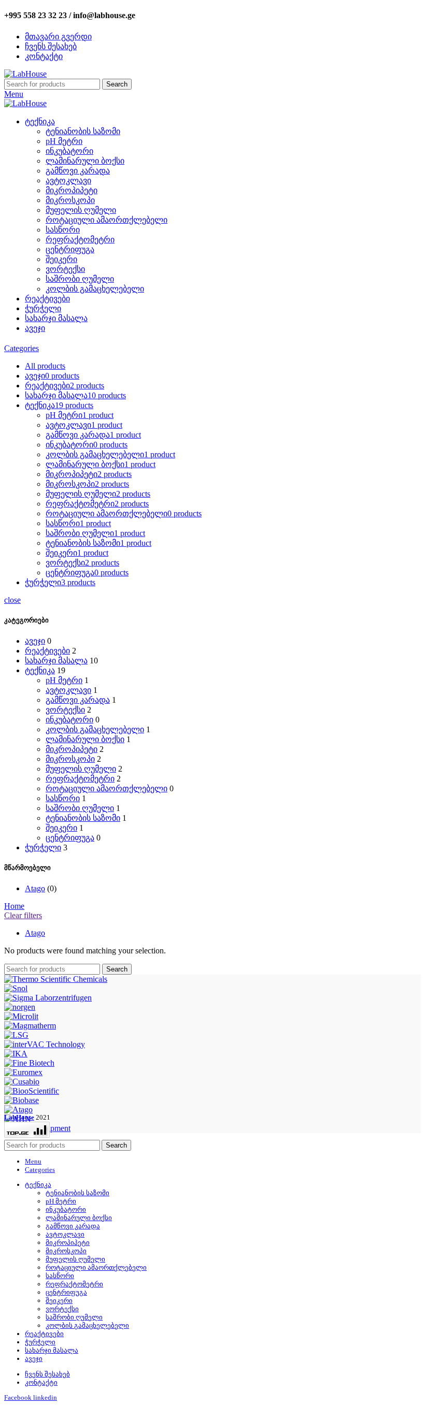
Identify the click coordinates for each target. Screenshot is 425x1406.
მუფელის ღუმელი (81, 210)
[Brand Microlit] (21, 1016)
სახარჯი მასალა (56, 660)
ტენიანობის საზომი (83, 131)
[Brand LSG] (16, 1035)
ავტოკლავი (68, 180)
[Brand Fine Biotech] (29, 1063)
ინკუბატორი (69, 151)
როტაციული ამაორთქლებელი (106, 219)
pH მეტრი (64, 141)
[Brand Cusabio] (21, 1081)
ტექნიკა (40, 670)
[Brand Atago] (18, 1109)
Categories (21, 348)
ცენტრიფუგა (70, 249)
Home (14, 906)
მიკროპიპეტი (71, 190)
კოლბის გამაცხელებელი (95, 288)
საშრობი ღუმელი (80, 278)
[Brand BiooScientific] (31, 1090)
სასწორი (63, 229)
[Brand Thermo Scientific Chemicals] (55, 979)
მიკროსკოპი (70, 200)
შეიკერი (61, 259)
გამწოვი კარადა (78, 170)
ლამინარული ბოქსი (85, 160)
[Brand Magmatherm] (30, 1025)
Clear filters (23, 915)
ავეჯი (35, 640)
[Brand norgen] (19, 1007)
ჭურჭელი (43, 847)
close (12, 600)
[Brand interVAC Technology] (44, 1044)
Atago (35, 888)
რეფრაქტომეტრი (80, 239)
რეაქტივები (47, 650)
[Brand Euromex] (23, 1072)
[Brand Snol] (15, 988)
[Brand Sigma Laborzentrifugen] (48, 997)
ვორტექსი (65, 269)
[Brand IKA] (15, 1053)
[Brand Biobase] (21, 1100)
